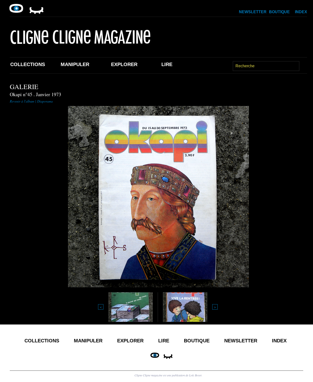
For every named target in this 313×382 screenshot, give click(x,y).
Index (301, 12)
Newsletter (253, 12)
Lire (166, 64)
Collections (27, 64)
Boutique (279, 12)
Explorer (124, 64)
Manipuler (75, 64)
